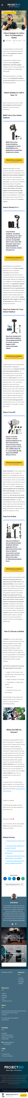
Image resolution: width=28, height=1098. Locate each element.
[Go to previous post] (14, 936)
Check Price (23, 1095)
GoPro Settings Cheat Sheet (17, 920)
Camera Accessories (9, 13)
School (4, 993)
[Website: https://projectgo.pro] (12, 924)
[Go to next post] (14, 954)
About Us (4, 1014)
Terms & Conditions (7, 1056)
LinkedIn (21, 983)
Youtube (21, 978)
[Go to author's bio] (14, 897)
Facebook (21, 980)
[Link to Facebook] (5, 878)
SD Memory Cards (7, 1001)
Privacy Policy (6, 1054)
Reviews (4, 995)
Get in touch (5, 1020)
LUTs (3, 999)
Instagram (21, 981)
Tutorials (4, 997)
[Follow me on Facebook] (15, 924)
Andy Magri (14, 902)
